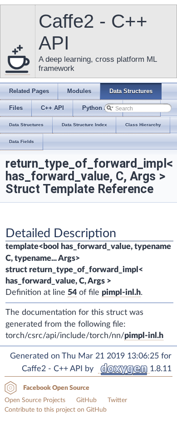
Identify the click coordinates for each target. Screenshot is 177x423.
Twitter (117, 400)
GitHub (86, 400)
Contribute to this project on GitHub (56, 410)
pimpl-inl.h (121, 293)
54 (72, 293)
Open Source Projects (35, 400)
